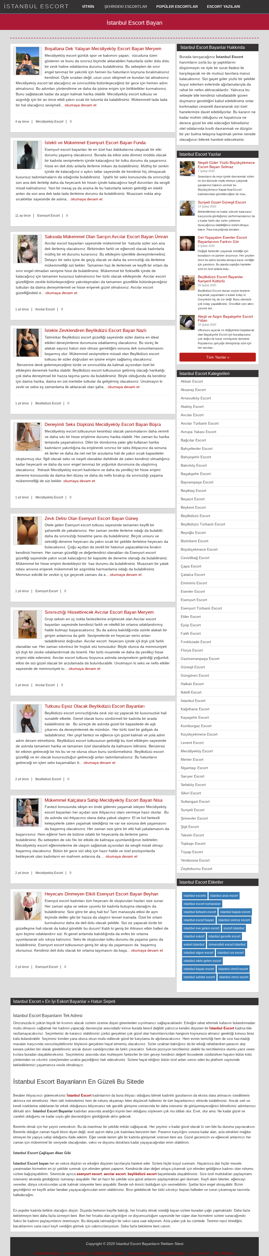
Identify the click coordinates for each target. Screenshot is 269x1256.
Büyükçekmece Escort (199, 549)
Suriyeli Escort (192, 810)
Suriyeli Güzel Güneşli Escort (222, 202)
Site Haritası (224, 1253)
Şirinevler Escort (194, 818)
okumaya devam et (80, 105)
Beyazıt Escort (193, 499)
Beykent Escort (193, 507)
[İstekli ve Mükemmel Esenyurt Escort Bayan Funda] (29, 154)
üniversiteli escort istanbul (227, 944)
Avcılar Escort (192, 415)
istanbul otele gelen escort (202, 961)
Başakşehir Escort (196, 474)
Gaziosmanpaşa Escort (200, 658)
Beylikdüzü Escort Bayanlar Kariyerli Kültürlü (220, 279)
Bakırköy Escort (194, 465)
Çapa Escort (191, 566)
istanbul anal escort (224, 896)
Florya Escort (192, 650)
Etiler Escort (191, 616)
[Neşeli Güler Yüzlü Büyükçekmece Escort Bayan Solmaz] (187, 168)
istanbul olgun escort (198, 953)
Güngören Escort (195, 675)
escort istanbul (234, 928)
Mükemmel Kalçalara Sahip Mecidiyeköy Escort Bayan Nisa (103, 800)
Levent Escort (192, 743)
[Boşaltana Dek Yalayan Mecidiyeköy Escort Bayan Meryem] (29, 60)
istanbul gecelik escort (224, 936)
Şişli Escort (190, 827)
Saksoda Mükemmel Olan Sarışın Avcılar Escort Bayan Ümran (106, 236)
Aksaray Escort (193, 390)
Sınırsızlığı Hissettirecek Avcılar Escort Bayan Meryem (99, 612)
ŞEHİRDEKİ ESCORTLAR (125, 6)
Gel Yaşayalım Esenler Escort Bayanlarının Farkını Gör (222, 239)
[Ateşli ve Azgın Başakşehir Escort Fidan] (187, 322)
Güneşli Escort (193, 667)
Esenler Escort (193, 591)
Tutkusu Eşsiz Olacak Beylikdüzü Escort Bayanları (95, 706)
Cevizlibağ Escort (195, 558)
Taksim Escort (192, 835)
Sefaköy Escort (193, 785)
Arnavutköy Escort (196, 398)
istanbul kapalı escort (235, 912)
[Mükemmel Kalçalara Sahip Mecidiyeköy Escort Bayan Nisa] (29, 812)
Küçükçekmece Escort (199, 734)
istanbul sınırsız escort (234, 920)
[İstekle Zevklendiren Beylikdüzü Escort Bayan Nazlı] (29, 342)
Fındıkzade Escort (196, 642)
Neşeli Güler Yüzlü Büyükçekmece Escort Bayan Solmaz (226, 164)
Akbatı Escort (192, 381)
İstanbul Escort (193, 701)
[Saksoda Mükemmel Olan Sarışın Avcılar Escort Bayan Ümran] (29, 248)
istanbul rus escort (231, 953)
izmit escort (199, 1253)
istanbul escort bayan (199, 920)
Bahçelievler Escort (197, 448)
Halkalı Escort (192, 684)
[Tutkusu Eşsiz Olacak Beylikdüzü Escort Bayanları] (29, 718)
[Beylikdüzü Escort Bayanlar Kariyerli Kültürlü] (187, 282)
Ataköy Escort (192, 406)
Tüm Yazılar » (217, 357)
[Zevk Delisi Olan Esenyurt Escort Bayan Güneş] (29, 530)
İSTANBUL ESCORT (36, 6)
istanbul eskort (194, 936)
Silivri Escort (191, 793)
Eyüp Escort (191, 625)
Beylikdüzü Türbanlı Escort (203, 524)
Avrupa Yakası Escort (198, 432)
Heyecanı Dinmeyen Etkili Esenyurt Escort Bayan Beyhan (101, 894)
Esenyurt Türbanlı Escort (201, 608)
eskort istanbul (194, 944)
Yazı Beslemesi (172, 1253)
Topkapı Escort (193, 843)
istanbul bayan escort (199, 969)
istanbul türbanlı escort (200, 912)
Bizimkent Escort (194, 541)
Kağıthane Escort (195, 709)
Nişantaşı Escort (194, 768)
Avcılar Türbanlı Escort (200, 423)
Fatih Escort (191, 633)
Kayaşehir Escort (195, 717)
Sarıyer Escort (192, 776)
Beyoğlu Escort (193, 532)
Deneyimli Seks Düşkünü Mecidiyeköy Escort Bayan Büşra (103, 424)
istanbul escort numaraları (202, 904)
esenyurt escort (89, 1174)
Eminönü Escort (194, 583)
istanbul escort (47, 1253)
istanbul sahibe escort (199, 977)
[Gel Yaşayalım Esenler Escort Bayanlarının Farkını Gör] (187, 243)
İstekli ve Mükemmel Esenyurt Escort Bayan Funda (95, 142)
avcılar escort (115, 1174)
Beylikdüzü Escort (195, 516)
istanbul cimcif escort (233, 969)
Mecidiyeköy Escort (197, 751)
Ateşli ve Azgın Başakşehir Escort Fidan (225, 318)
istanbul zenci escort (233, 977)
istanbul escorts (195, 896)
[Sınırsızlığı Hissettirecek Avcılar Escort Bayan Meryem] (29, 624)
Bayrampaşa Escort (197, 482)
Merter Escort (192, 759)
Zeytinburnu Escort (196, 869)
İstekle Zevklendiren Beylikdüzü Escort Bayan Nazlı (96, 330)
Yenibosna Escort (195, 860)
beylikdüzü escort (142, 1174)
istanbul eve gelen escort (201, 928)
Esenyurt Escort (194, 600)
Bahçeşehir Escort (196, 457)
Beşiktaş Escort (193, 490)
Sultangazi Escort (195, 801)
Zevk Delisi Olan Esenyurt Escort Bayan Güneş (91, 518)
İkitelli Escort (191, 692)
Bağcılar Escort (193, 440)
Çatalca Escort (193, 574)
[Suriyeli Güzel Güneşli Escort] (187, 208)
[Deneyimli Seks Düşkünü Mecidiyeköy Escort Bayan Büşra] (29, 436)
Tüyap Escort (192, 852)
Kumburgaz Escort (196, 726)
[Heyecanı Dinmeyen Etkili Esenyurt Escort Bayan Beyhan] (29, 906)
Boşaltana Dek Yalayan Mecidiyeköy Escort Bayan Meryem (103, 48)
